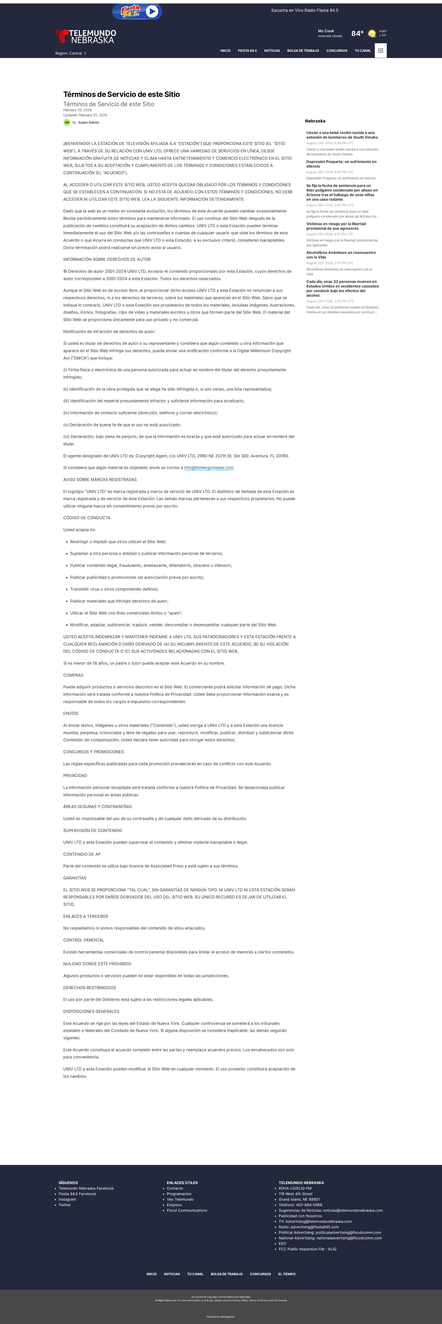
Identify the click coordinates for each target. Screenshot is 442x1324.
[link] (344, 143)
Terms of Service (258, 1300)
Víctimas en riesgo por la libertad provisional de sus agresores (336, 226)
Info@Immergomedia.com (208, 467)
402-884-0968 (309, 1204)
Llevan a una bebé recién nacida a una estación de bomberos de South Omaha (342, 134)
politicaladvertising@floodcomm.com (348, 1232)
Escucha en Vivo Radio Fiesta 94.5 (304, 10)
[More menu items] (381, 50)
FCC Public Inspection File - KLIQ (307, 1249)
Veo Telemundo (180, 1199)
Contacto (175, 1188)
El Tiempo (287, 1274)
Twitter (65, 1204)
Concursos (336, 50)
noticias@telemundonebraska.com (353, 1210)
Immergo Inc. (228, 1316)
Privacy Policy (240, 1300)
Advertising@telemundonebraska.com (318, 1221)
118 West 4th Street (296, 1193)
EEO (282, 1243)
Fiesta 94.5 (247, 50)
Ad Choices (280, 1300)
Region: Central (68, 53)
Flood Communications (187, 1210)
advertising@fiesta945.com (315, 1227)
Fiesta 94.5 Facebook (77, 1193)
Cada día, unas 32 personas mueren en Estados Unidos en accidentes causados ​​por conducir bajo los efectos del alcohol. (342, 288)
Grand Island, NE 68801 (299, 1199)
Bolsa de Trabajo (227, 1274)
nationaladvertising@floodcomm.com (349, 1238)
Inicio (226, 50)
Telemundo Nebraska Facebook (86, 1188)
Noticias (272, 50)
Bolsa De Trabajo (303, 50)
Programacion (179, 1193)
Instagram (67, 1199)
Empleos (174, 1204)
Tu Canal (363, 50)
